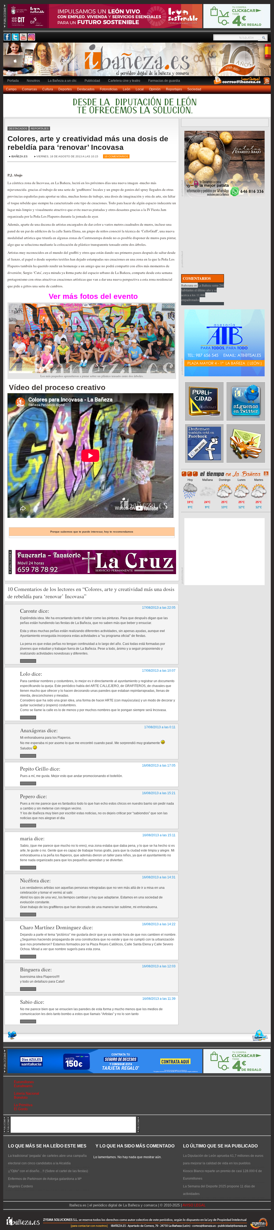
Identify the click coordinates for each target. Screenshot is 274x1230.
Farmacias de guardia (164, 81)
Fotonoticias (108, 89)
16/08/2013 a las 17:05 (159, 765)
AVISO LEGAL (194, 1205)
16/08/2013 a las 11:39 (159, 999)
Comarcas (29, 89)
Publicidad (92, 81)
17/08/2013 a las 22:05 (159, 608)
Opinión (155, 89)
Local (140, 89)
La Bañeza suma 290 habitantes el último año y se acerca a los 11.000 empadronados (202, 292)
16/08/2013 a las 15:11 (159, 835)
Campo (11, 89)
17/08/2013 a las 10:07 (159, 670)
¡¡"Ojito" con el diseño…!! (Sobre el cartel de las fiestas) (48, 1171)
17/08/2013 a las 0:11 (160, 727)
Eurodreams (23, 1086)
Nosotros (33, 81)
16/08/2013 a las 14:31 (159, 877)
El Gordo (21, 1109)
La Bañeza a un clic (62, 81)
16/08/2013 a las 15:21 (159, 793)
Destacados (85, 89)
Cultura (47, 89)
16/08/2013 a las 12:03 (159, 966)
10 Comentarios (116, 156)
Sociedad (194, 89)
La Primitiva (23, 1105)
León (126, 89)
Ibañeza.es (138, 62)
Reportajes (174, 89)
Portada (13, 81)
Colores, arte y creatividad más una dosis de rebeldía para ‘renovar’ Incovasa (87, 143)
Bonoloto (21, 1097)
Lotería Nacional (26, 1093)
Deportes (65, 89)
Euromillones (24, 1082)
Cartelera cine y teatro (124, 81)
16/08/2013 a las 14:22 (159, 924)
